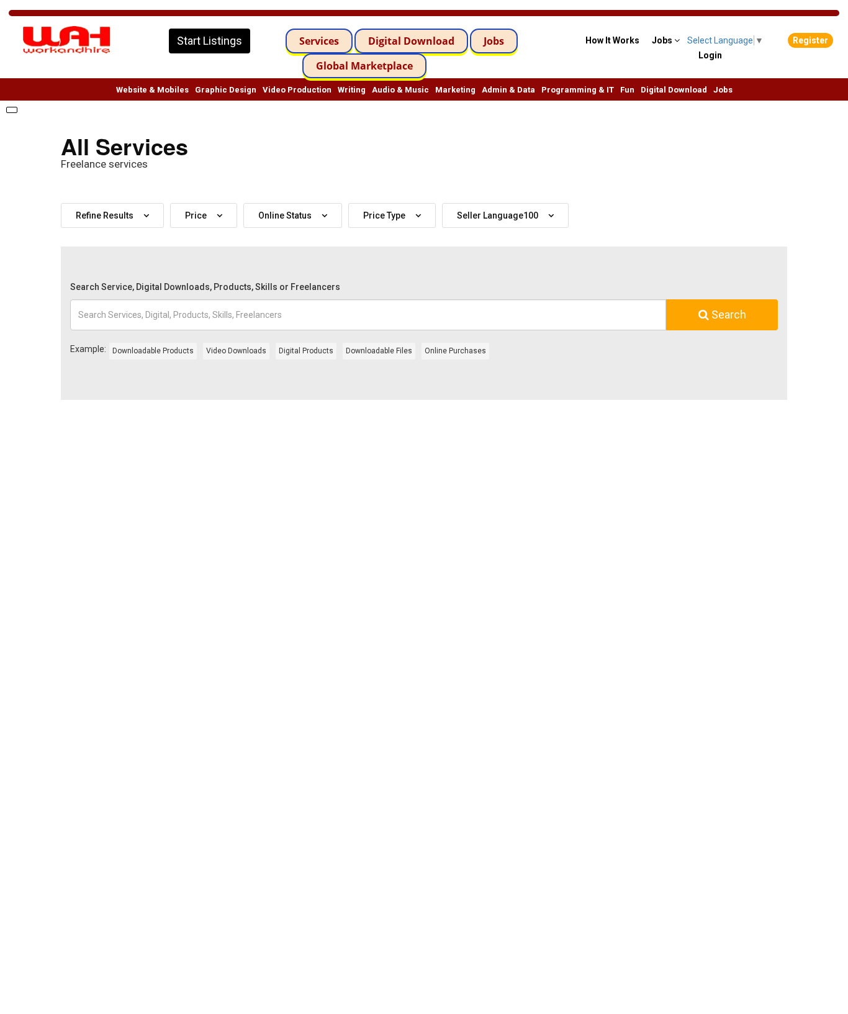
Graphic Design (225, 89)
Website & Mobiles (152, 89)
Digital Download (411, 41)
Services (319, 41)
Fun (627, 89)
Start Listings (209, 40)
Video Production (297, 89)
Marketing (455, 89)
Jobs (494, 41)
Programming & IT (577, 89)
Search (727, 314)
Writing (352, 89)
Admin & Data (508, 89)
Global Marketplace (364, 66)
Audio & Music (400, 89)
